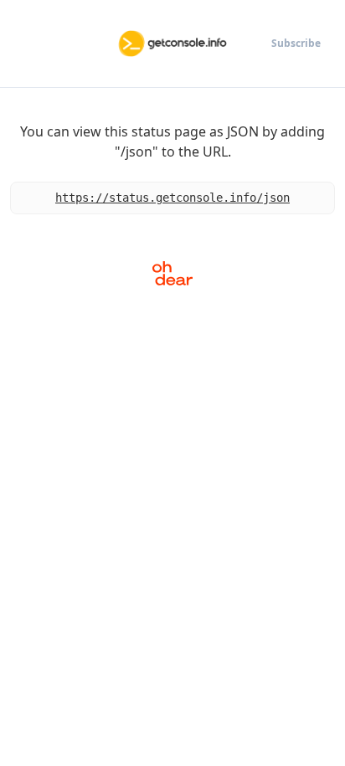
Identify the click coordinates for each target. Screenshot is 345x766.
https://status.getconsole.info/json (172, 197)
